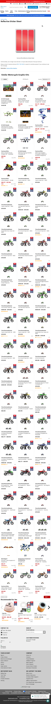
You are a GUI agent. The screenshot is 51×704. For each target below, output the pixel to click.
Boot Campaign (30, 684)
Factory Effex (4, 19)
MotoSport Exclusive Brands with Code (25, 1)
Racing (2, 680)
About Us (28, 655)
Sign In (2, 655)
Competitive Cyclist (24, 698)
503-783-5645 (20, 64)
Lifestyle (3, 677)
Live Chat (43, 3)
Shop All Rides (45, 693)
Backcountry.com (13, 698)
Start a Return (4, 660)
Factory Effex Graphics (12, 68)
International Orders (6, 668)
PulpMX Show (29, 678)
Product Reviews (5, 678)
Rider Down (29, 673)
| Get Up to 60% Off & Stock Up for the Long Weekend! (25, 15)
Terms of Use (8, 691)
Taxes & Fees (5, 693)
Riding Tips (3, 673)
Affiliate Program (30, 660)
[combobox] (46, 79)
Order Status (4, 657)
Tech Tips (3, 675)
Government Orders (31, 666)
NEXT (46, 597)
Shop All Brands (36, 693)
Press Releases (30, 659)
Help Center (4, 666)
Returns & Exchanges (6, 659)
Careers (28, 657)
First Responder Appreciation (34, 682)
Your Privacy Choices (30, 691)
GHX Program (29, 664)
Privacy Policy (17, 691)
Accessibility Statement (17, 693)
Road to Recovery (31, 675)
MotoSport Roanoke (31, 668)
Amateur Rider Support (32, 677)
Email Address (30, 630)
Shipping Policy (42, 691)
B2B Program (29, 662)
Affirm (2, 662)
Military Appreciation (31, 680)
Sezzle (2, 664)
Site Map (27, 693)
